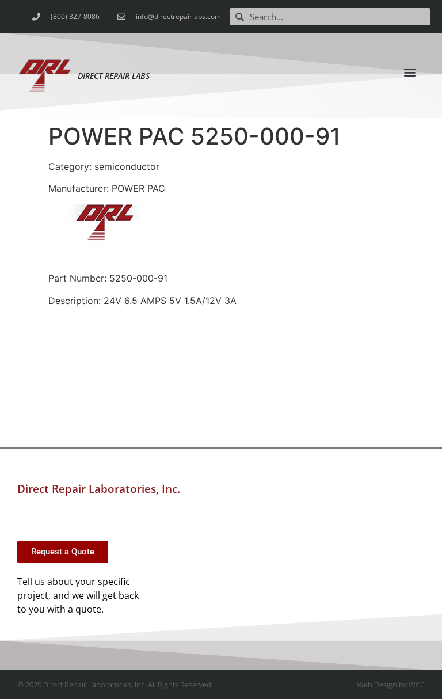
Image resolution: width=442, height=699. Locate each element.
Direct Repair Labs (114, 75)
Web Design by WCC (391, 684)
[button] (410, 71)
